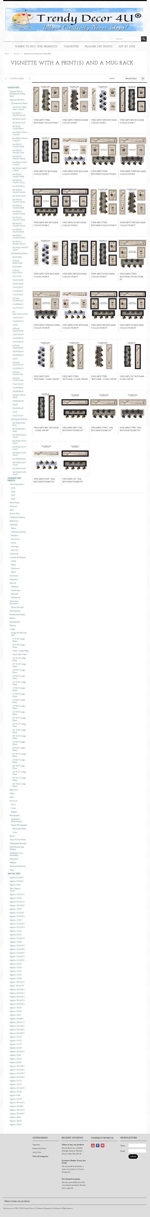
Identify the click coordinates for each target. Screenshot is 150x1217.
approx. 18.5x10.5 (17, 982)
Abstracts (13, 506)
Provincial (15, 539)
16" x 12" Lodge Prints (19, 719)
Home (7, 53)
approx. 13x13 (16, 934)
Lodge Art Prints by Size (19, 634)
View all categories (40, 1156)
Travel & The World (17, 840)
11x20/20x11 (18, 304)
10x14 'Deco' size (20, 654)
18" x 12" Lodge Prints (19, 725)
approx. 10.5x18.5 (17, 905)
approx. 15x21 (16, 971)
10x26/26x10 (18, 284)
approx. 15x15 (16, 964)
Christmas (14, 524)
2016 (13, 499)
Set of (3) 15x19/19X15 (18, 127)
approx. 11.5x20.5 (17, 916)
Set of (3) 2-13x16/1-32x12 (19, 200)
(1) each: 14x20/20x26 (18, 346)
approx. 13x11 (16, 931)
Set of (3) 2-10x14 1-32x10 (20, 139)
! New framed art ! (17, 484)
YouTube (93, 1145)
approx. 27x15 (16, 1084)
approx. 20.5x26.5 (17, 1033)
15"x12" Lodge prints (19, 689)
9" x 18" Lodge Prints (19, 646)
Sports (12, 836)
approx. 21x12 (16, 1037)
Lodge (12, 629)
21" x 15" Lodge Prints (19, 755)
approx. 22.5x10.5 (17, 1051)
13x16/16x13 (18, 321)
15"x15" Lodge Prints (19, 695)
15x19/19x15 (18, 368)
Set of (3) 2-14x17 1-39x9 (20, 169)
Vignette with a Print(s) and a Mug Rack (17, 93)
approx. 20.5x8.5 (17, 1018)
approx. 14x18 (16, 942)
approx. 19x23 (16, 1011)
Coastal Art (14, 554)
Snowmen (15, 546)
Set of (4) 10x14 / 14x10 (20, 436)
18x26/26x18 (18, 401)
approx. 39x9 (15, 1117)
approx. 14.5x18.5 (17, 949)
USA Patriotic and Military (17, 848)
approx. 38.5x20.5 (17, 1113)
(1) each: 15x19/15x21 (18, 373)
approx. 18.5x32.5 (17, 1000)
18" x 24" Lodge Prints (19, 737)
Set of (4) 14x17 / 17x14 (20, 463)
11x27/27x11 (18, 308)
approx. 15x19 (16, 967)
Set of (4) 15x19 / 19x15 (20, 473)
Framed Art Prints (99, 46)
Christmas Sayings (18, 532)
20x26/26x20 (18, 408)
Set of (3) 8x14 (19, 186)
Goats (13, 808)
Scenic (13, 543)
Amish (13, 561)
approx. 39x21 (16, 1124)
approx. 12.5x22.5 (17, 924)
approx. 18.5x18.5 (17, 989)
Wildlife (13, 862)
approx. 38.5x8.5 (17, 1106)
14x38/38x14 (18, 355)
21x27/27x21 (18, 415)
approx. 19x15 (16, 1007)
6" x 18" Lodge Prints (19, 640)
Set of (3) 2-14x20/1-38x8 (18, 175)
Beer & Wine (15, 513)
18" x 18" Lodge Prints (19, 731)
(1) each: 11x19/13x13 (18, 299)
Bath (11, 510)
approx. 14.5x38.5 (17, 960)
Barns (13, 565)
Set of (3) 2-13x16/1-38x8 (18, 206)
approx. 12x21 (16, 920)
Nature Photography (19, 825)
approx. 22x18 (16, 1048)
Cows (13, 804)
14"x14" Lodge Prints (19, 677)
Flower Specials (17, 607)
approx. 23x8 (15, 1055)
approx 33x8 (15, 1095)
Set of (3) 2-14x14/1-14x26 (19, 218)
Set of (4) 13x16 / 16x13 (20, 454)
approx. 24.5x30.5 (17, 1066)
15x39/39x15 (18, 388)
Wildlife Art (15, 597)
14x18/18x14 (18, 338)
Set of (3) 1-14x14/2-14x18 (19, 114)
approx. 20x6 (15, 1015)
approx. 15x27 (16, 975)
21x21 (15, 412)
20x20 (15, 404)
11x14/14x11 (18, 291)
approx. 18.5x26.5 (17, 997)
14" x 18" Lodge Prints (19, 683)
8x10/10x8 (17, 257)
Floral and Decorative (14, 602)
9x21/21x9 (17, 276)
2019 (13, 488)
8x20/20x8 (17, 267)
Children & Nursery (17, 517)
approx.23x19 (15, 1062)
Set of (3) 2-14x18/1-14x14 (19, 224)
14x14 (15, 325)
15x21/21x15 (18, 384)
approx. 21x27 (16, 1044)
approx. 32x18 (16, 1091)
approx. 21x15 (16, 1040)
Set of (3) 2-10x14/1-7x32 (18, 151)
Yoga (12, 870)
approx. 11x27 (16, 909)
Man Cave (14, 790)
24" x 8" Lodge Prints (19, 767)
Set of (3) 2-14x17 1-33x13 (20, 163)
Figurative (14, 579)
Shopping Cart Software (52, 1208)
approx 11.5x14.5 (17, 913)
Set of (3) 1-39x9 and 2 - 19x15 (19, 108)
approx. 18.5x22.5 (17, 993)
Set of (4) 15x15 (19, 468)
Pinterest (102, 1145)
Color (15, 832)
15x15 (15, 359)
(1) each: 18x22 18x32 (19, 396)
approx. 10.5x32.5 (17, 902)
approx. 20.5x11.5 (17, 1022)
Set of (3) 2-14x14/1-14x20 (19, 212)
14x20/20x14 (18, 342)
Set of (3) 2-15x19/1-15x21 (19, 181)
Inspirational (15, 622)
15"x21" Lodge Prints (19, 707)
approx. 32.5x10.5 (17, 1088)
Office (12, 793)
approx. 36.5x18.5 (17, 1102)
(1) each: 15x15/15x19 (18, 363)
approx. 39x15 (16, 1121)
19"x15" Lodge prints (19, 743)
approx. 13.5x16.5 (17, 938)
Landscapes (15, 590)
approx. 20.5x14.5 (17, 1026)
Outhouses (15, 568)
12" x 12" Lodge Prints (19, 659)
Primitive (14, 535)
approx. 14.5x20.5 (17, 953)
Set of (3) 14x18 (19, 196)
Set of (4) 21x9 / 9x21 (19, 424)
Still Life (14, 550)
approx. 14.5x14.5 (17, 945)
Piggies (14, 812)
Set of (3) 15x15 (19, 123)
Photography (15, 815)
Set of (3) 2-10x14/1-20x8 (18, 145)
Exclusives (14, 576)
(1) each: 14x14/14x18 (18, 329)
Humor (12, 618)
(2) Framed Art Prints (19, 253)
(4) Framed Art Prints (19, 419)
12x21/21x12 (18, 317)
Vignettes (71, 46)
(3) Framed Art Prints (19, 103)
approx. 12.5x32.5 (17, 927)
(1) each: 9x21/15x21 (17, 271)
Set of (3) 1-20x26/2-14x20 (19, 242)
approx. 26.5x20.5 (17, 1073)
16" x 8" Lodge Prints (19, 713)
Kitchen (13, 625)
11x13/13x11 (18, 287)
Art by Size (127, 46)
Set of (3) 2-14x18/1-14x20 (19, 191)
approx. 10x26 (16, 898)
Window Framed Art (17, 866)
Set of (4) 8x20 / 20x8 (19, 430)
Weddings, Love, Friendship (16, 854)
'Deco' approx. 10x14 (15, 889)
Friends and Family (17, 614)
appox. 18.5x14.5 (17, 986)
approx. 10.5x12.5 (17, 894)
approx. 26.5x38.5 (17, 1077)
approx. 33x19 (16, 1099)
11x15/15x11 (18, 294)
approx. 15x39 (16, 978)
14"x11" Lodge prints (19, 671)
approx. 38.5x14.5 (17, 1110)
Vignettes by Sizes (17, 100)
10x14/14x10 (18, 280)
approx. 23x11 (16, 1059)
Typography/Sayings (18, 843)
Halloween (14, 521)
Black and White (19, 829)
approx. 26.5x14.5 (17, 1070)
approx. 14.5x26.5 (17, 956)
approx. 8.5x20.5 (17, 881)
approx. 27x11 (16, 1081)
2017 (13, 495)
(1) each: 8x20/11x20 (17, 262)
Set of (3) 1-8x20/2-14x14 (20, 248)
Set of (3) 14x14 (19, 119)
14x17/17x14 (18, 334)
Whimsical (14, 859)
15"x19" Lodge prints (19, 701)
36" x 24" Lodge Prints (19, 785)
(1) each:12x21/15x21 (20, 312)
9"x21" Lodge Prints (21, 651)
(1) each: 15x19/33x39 (18, 379)
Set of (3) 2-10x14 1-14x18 (20, 133)
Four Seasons (15, 611)
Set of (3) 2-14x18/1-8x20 (18, 230)
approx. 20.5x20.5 (17, 1029)
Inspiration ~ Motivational (16, 820)
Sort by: (112, 78)
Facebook (98, 1145)
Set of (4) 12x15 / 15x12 (20, 448)
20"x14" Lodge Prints (19, 749)
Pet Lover (13, 801)
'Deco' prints (14, 502)
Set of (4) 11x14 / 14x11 (20, 442)
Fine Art (13, 583)
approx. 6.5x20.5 (17, 877)
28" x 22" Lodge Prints (19, 773)
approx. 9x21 (15, 885)
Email (122, 1151)
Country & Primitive (18, 557)
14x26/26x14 (18, 351)
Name (122, 1146)
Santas (13, 528)
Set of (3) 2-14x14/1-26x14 (19, 157)
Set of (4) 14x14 (19, 459)
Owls (12, 797)
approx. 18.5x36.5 (17, 1004)
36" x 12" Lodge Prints (19, 779)
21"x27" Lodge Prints (19, 761)
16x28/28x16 (18, 391)
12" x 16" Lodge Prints (19, 665)
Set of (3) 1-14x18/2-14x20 (19, 236)
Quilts (13, 572)
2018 (13, 492)
